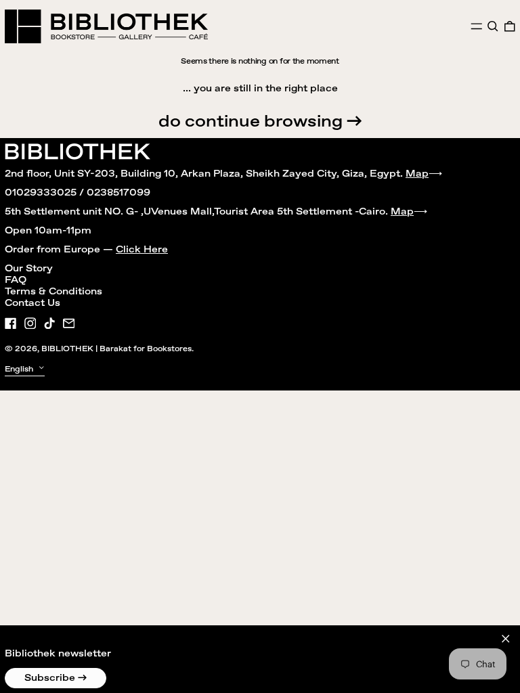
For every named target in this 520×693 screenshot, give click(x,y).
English (20, 369)
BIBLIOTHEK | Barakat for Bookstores (116, 349)
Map (417, 174)
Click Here (142, 250)
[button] (493, 26)
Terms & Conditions (53, 292)
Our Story (29, 269)
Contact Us (32, 303)
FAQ (15, 280)
